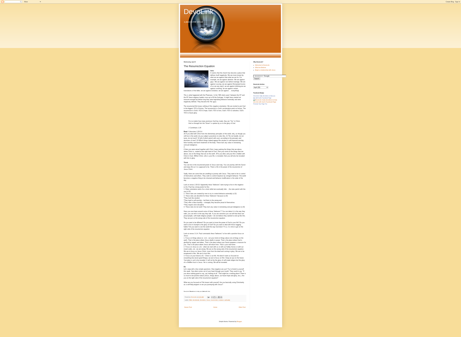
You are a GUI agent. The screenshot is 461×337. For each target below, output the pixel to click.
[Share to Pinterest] (221, 297)
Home (215, 307)
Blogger (239, 321)
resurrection (214, 300)
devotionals (196, 300)
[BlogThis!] (214, 297)
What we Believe (260, 67)
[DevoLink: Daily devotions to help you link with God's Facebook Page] (265, 102)
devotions (203, 300)
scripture (221, 300)
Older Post (242, 307)
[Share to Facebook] (219, 297)
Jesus (208, 300)
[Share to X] (216, 297)
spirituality (227, 300)
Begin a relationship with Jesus (265, 70)
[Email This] (212, 297)
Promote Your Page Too (260, 104)
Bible (190, 300)
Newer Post (188, 307)
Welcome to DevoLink (262, 65)
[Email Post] (208, 297)
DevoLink (198, 12)
